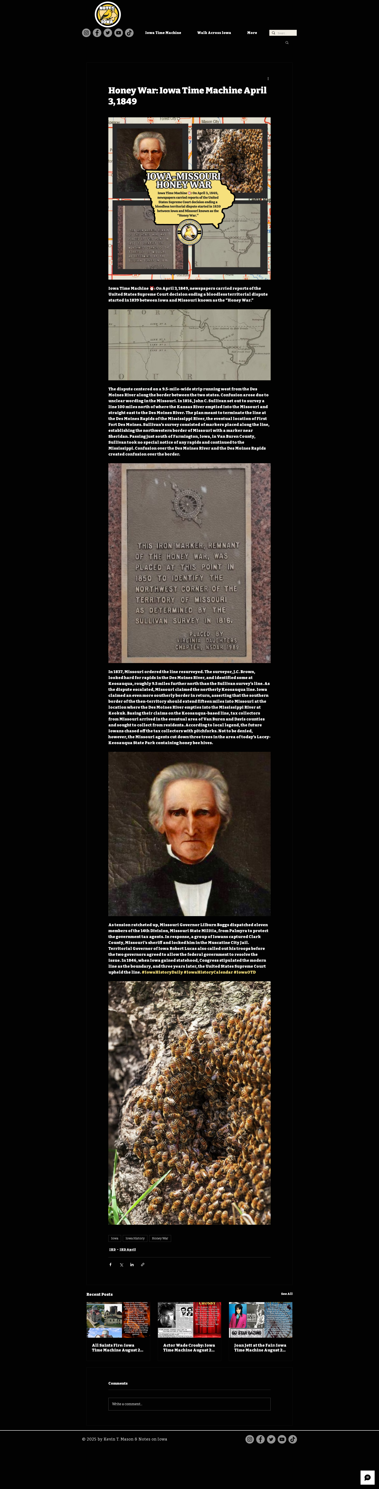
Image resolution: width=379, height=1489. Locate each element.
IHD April (128, 1249)
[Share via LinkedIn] (132, 1264)
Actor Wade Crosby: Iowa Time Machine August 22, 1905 (189, 1348)
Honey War (160, 1238)
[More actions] (268, 78)
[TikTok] (129, 33)
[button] (287, 42)
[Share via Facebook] (110, 1264)
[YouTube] (118, 33)
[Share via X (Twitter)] (121, 1264)
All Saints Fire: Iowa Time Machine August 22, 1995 (117, 1348)
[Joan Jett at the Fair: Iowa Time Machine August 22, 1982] (260, 1320)
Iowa (114, 1238)
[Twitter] (108, 33)
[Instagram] (86, 33)
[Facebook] (97, 33)
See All (287, 1294)
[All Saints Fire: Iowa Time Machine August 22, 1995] (118, 1320)
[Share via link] (143, 1264)
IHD (112, 1249)
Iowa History (135, 1238)
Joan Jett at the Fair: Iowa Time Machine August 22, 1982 (260, 1348)
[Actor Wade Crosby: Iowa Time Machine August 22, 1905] (189, 1320)
